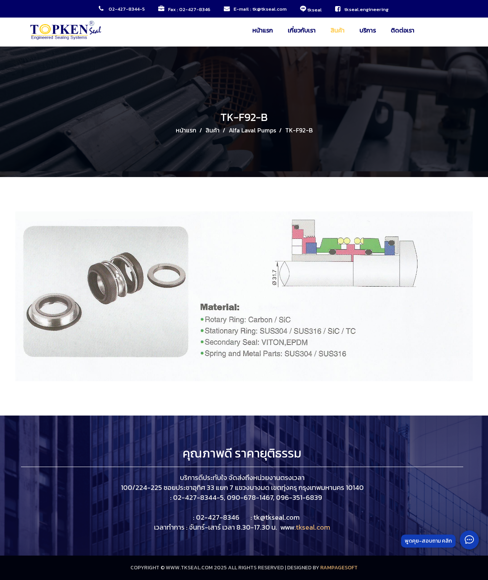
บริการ (368, 30)
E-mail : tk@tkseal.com (260, 9)
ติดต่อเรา (402, 30)
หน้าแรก (262, 30)
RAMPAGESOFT (339, 568)
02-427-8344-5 (126, 9)
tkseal (314, 9)
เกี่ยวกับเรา (302, 30)
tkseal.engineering (367, 9)
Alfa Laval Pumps (252, 130)
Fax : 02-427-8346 (189, 9)
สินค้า (338, 30)
